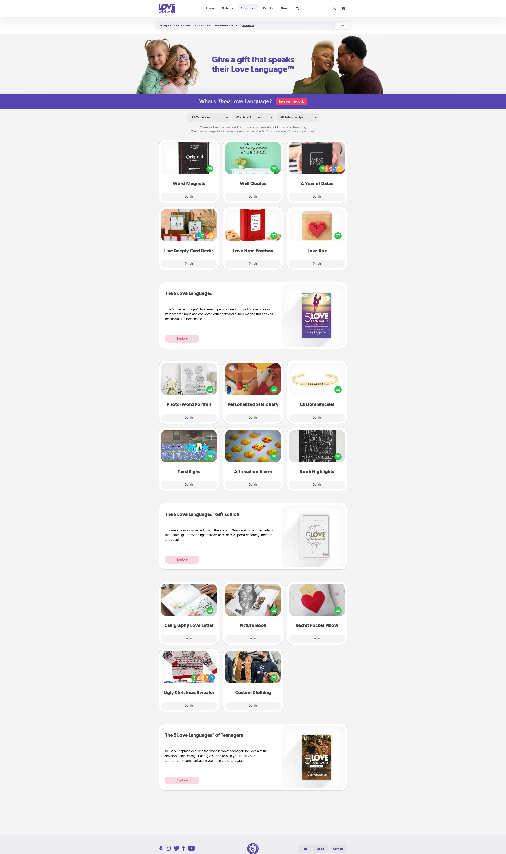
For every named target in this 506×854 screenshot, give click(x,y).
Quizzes (227, 8)
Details (189, 196)
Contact (338, 849)
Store (284, 8)
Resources (248, 8)
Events (268, 8)
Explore (182, 339)
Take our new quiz (291, 101)
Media (320, 849)
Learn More (248, 25)
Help (305, 849)
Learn (210, 8)
